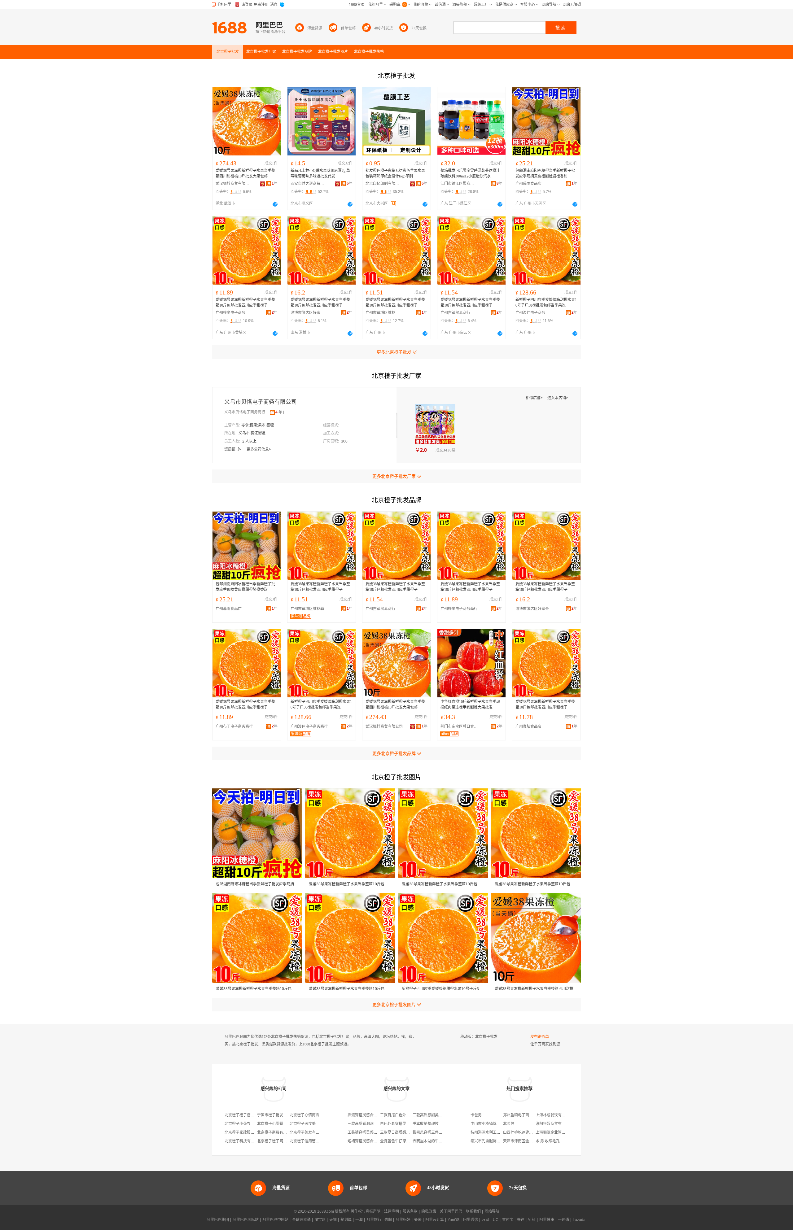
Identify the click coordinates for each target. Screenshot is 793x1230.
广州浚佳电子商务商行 (532, 313)
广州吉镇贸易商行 (455, 313)
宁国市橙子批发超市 (274, 1115)
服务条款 (410, 1211)
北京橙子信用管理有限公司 (312, 1141)
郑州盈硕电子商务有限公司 (525, 1115)
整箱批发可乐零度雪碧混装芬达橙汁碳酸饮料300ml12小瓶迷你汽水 (470, 173)
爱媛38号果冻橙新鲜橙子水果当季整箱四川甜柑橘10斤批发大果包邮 (245, 173)
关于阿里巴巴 (451, 1211)
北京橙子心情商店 (304, 1115)
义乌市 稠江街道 (252, 433)
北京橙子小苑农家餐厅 (243, 1124)
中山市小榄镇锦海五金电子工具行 (498, 1124)
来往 (520, 1220)
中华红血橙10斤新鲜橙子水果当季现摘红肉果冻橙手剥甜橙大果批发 (470, 704)
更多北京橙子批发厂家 (394, 476)
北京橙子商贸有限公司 (275, 1132)
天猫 (333, 1220)
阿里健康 (546, 1220)
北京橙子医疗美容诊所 (308, 1124)
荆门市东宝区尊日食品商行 (460, 726)
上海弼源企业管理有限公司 (558, 1132)
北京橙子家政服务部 (241, 1132)
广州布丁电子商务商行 (234, 726)
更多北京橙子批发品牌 (394, 753)
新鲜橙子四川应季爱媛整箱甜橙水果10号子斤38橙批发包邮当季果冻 (546, 303)
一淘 (359, 1220)
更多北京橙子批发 (394, 352)
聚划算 (346, 1220)
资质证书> (233, 449)
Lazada (579, 1220)
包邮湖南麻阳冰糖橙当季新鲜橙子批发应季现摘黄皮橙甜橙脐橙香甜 (545, 173)
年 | (279, 412)
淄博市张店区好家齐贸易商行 (308, 313)
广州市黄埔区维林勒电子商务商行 (383, 313)
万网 (485, 1220)
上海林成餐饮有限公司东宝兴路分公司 (567, 1115)
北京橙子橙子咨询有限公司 (247, 1115)
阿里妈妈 (403, 1220)
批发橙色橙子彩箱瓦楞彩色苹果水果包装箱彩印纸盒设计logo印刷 (395, 173)
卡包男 (476, 1115)
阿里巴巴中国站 (275, 1220)
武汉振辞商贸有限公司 (233, 183)
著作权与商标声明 (365, 1211)
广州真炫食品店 (528, 726)
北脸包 (508, 1124)
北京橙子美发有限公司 (308, 1132)
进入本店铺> (557, 398)
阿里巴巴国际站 (246, 1220)
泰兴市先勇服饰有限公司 (491, 1141)
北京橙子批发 (486, 1037)
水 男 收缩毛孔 (548, 1141)
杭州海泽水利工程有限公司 (493, 1132)
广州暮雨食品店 (528, 183)
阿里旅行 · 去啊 (379, 1220)
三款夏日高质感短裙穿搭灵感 (404, 1132)
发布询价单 (539, 1037)
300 (344, 441)
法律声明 (391, 1211)
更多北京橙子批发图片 (394, 1004)
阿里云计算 (434, 1220)
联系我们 (473, 1211)
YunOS (453, 1220)
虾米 (418, 1220)
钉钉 (532, 1220)
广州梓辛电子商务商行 (233, 313)
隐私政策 (428, 1211)
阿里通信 (470, 1220)
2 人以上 (249, 441)
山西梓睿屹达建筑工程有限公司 (529, 1132)
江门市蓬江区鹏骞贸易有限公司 (457, 183)
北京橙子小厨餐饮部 (274, 1124)
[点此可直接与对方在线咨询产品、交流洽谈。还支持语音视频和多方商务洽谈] (275, 204)
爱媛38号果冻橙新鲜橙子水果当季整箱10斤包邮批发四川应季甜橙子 (245, 303)
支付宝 (507, 1220)
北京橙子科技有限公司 (243, 1141)
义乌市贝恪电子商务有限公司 (260, 402)
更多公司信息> (259, 449)
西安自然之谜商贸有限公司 (308, 183)
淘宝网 (320, 1220)
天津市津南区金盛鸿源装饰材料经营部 (534, 1141)
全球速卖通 (301, 1220)
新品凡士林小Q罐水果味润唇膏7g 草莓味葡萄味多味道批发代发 (320, 173)
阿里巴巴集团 (218, 1220)
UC (495, 1220)
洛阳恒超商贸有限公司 (554, 1124)
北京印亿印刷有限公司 (383, 183)
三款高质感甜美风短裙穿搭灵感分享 (442, 1115)
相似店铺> (535, 398)
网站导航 (491, 1211)
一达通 (563, 1220)
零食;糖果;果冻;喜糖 (257, 425)
